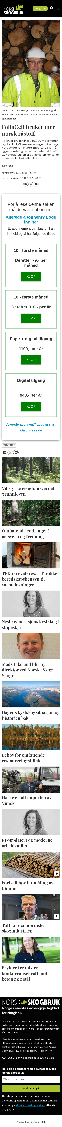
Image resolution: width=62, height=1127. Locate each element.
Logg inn (40, 8)
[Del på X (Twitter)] (30, 184)
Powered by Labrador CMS (31, 1122)
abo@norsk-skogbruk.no (30, 1105)
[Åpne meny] (58, 8)
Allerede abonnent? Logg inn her (31, 424)
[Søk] (51, 9)
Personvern (46, 1050)
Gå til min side (31, 430)
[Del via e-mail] (36, 184)
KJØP (31, 276)
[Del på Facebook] (25, 184)
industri (9, 445)
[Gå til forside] (15, 8)
